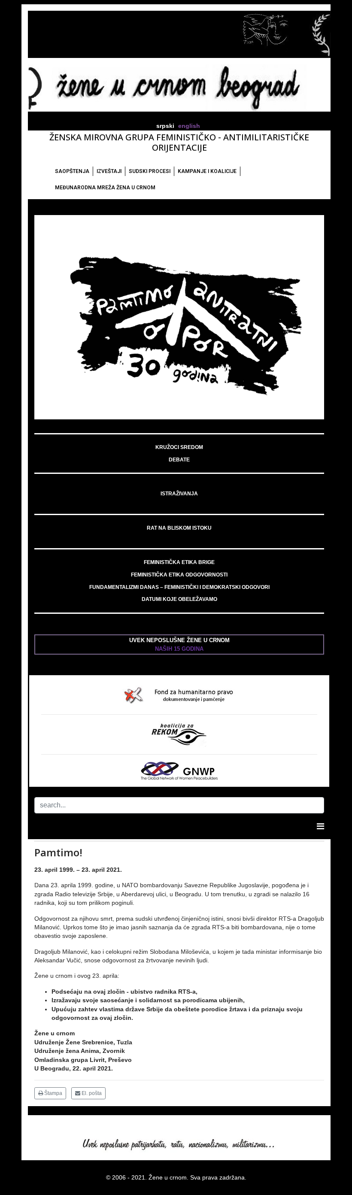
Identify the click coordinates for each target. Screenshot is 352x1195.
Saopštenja (72, 171)
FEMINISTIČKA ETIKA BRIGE (179, 562)
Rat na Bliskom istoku (179, 528)
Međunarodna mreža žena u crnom (105, 188)
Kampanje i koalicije (207, 171)
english (189, 126)
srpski (165, 126)
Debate (179, 460)
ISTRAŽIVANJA (179, 494)
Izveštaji (109, 171)
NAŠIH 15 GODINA (179, 649)
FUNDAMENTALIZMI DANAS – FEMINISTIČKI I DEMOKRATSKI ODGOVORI (179, 587)
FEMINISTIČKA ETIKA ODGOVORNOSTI (179, 575)
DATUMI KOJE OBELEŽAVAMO (179, 599)
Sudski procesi (149, 171)
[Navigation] (320, 826)
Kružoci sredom (179, 447)
